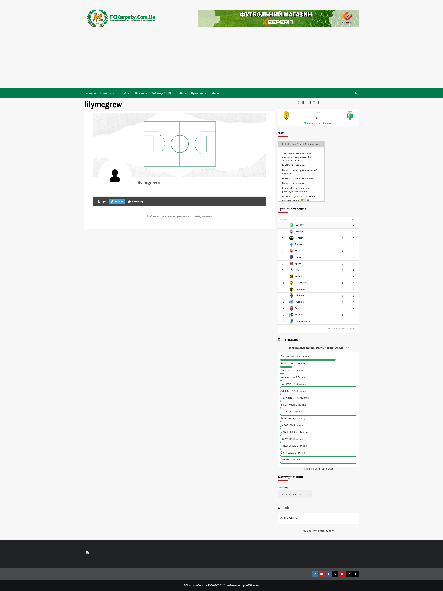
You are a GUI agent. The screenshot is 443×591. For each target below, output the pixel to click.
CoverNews (230, 585)
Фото (183, 93)
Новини (105, 93)
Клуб (122, 93)
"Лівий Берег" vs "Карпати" (318, 123)
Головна (90, 93)
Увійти (309, 102)
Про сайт (197, 93)
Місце (283, 219)
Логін (216, 93)
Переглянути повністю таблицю (340, 329)
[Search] (356, 93)
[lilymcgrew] (114, 175)
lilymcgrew (147, 182)
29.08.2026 (318, 112)
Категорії (284, 487)
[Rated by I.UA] (93, 553)
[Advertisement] (221, 62)
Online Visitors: (290, 518)
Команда (141, 93)
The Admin (288, 153)
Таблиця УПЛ (161, 93)
